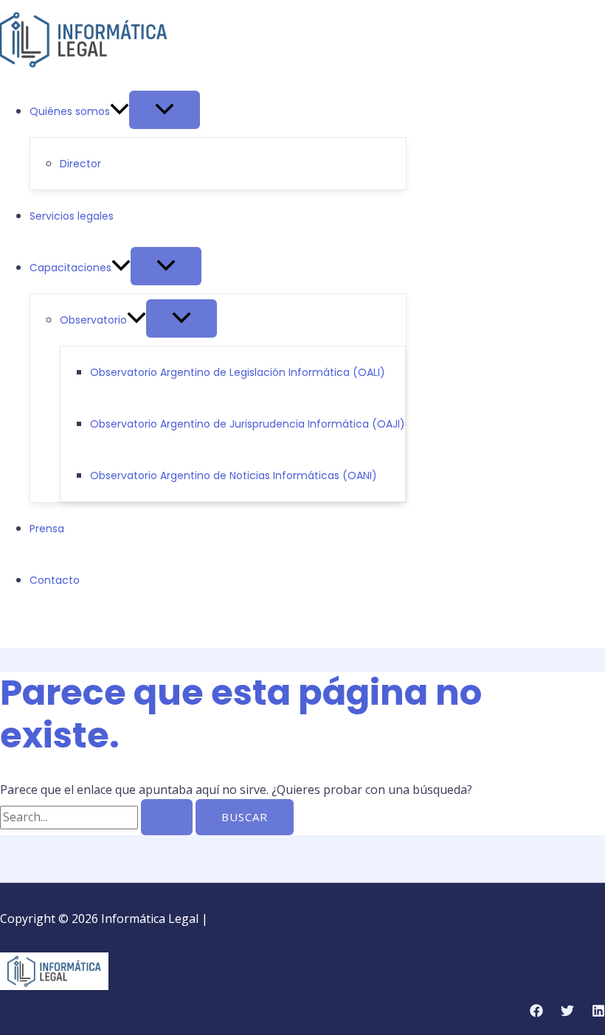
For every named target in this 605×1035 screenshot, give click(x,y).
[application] (119, 111)
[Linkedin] (598, 1013)
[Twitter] (28, 629)
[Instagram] (51, 629)
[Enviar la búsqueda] (167, 817)
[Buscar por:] (98, 817)
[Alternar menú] (164, 110)
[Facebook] (6, 629)
